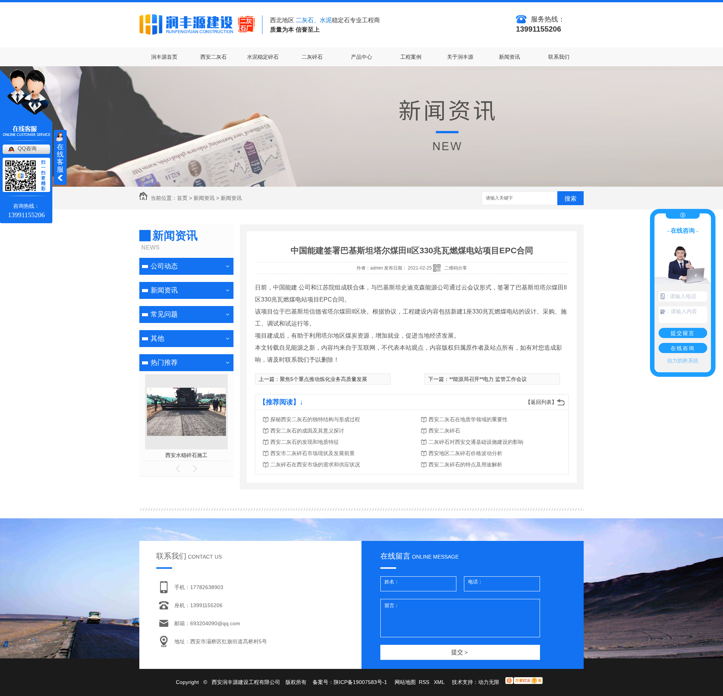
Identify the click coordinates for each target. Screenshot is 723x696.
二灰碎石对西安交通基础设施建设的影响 (476, 442)
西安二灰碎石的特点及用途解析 (465, 464)
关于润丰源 (460, 57)
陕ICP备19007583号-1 (360, 682)
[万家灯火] (524, 682)
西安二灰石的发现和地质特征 (304, 442)
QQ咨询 (27, 148)
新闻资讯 (509, 57)
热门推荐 (164, 362)
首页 (182, 198)
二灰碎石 (312, 57)
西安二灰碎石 (444, 431)
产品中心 (361, 57)
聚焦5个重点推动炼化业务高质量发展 (323, 379)
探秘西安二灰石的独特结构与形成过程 (315, 419)
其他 (157, 338)
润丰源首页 (164, 57)
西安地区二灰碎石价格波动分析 (465, 453)
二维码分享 (455, 268)
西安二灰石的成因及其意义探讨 (307, 431)
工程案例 (410, 57)
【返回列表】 (541, 402)
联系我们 (558, 57)
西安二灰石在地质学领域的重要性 (468, 419)
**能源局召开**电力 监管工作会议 (488, 379)
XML (440, 682)
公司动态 (164, 266)
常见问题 (164, 314)
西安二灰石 (213, 57)
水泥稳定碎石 (263, 57)
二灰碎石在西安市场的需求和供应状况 (315, 464)
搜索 (570, 198)
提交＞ (460, 652)
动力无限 (488, 682)
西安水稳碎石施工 (186, 455)
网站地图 (405, 682)
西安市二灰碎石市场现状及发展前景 (312, 453)
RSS (425, 682)
